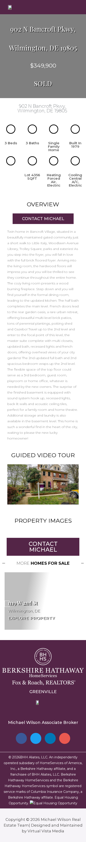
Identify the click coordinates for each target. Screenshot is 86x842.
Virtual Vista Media (46, 831)
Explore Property (31, 618)
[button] (43, 484)
